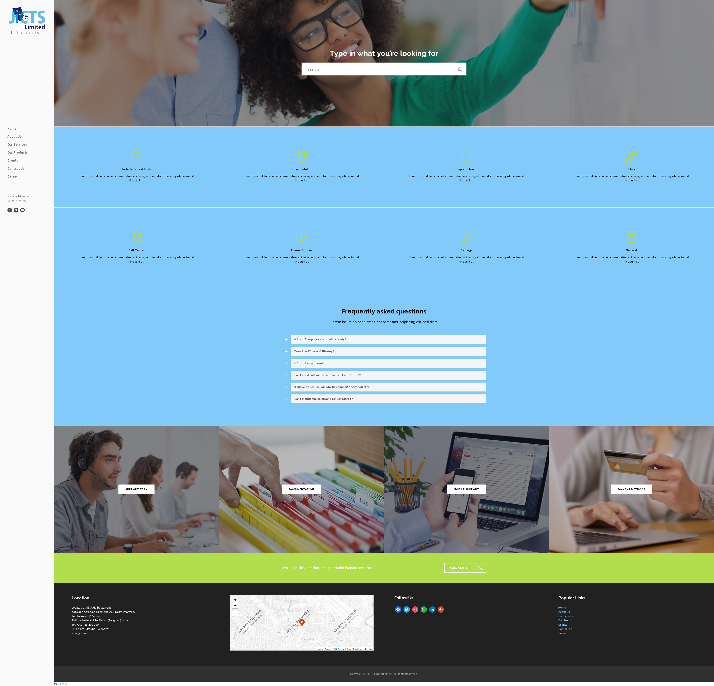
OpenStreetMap (354, 648)
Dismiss (62, 683)
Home (562, 607)
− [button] (235, 605)
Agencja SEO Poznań (334, 648)
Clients (562, 624)
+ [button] (235, 599)
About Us (564, 611)
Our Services (566, 616)
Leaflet (320, 648)
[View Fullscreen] (235, 614)
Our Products (566, 620)
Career (562, 633)
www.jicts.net (80, 633)
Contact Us (565, 629)
